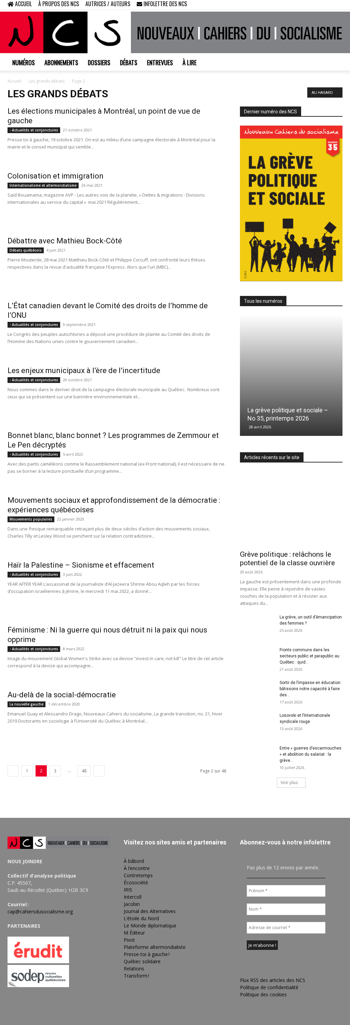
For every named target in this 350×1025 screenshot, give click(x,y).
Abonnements (61, 62)
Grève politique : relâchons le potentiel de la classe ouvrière (287, 558)
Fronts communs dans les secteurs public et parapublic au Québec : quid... (309, 656)
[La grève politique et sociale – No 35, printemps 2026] (291, 375)
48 (84, 771)
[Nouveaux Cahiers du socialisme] (175, 32)
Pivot (129, 940)
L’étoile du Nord (141, 918)
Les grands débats (47, 81)
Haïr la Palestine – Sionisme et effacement (81, 565)
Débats (128, 62)
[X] (326, 5)
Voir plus (289, 782)
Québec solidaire (142, 961)
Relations (134, 968)
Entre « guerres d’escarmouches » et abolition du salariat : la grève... (310, 754)
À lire (190, 62)
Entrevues (160, 62)
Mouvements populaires (31, 519)
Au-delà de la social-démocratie (62, 695)
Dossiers (99, 62)
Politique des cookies (263, 994)
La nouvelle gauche (26, 704)
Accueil (14, 81)
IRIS (128, 889)
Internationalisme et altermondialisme (43, 185)
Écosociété (136, 882)
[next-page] (99, 771)
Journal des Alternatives (150, 911)
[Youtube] (337, 5)
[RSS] (315, 5)
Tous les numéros (263, 301)
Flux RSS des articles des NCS (272, 980)
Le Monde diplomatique (150, 925)
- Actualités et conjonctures (34, 130)
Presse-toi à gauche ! (147, 954)
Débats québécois (26, 250)
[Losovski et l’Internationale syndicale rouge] (257, 724)
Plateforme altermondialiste (155, 947)
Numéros (23, 62)
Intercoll (133, 897)
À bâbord (134, 861)
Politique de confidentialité (269, 987)
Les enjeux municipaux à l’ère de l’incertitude (84, 370)
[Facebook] (303, 5)
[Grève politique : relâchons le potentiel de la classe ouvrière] (291, 508)
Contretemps (138, 875)
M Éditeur (134, 932)
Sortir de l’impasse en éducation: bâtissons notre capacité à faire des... (310, 688)
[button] (293, 4)
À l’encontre (137, 868)
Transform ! (136, 975)
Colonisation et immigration (56, 176)
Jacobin (132, 904)
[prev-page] (13, 771)
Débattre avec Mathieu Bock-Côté (66, 241)
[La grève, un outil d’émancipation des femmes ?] (257, 626)
